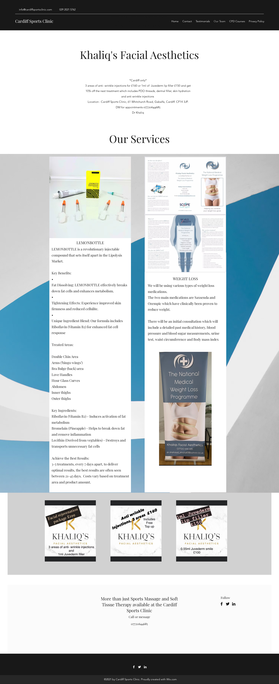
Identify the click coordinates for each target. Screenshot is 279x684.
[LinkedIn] (233, 604)
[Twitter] (227, 604)
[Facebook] (221, 604)
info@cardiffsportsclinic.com (35, 9)
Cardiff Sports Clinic (34, 21)
